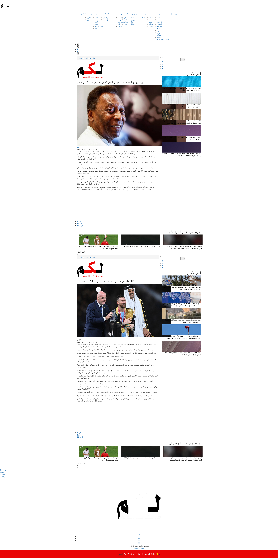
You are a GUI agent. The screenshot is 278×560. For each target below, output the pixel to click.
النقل (96, 22)
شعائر (151, 24)
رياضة (114, 14)
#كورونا (159, 26)
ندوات (126, 22)
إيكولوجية (160, 22)
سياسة (91, 14)
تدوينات (120, 24)
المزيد (160, 14)
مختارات (151, 17)
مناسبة (151, 20)
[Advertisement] (118, 205)
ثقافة (127, 14)
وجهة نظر (121, 22)
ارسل (81, 225)
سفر (150, 22)
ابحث (183, 59)
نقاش (125, 20)
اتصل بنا (2, 474)
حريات (145, 14)
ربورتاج (133, 20)
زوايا (158, 33)
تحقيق (132, 17)
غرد (80, 221)
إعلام (158, 17)
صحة (96, 24)
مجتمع (98, 14)
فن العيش (152, 26)
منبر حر (120, 20)
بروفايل (133, 24)
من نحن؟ (3, 470)
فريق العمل (174, 14)
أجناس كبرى (136, 14)
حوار (132, 22)
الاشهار (2, 472)
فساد (158, 20)
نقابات (97, 28)
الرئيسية (83, 14)
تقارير (89, 17)
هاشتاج (120, 26)
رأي (120, 14)
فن (125, 17)
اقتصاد (107, 14)
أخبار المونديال (90, 58)
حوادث (97, 20)
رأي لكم (120, 17)
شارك (80, 223)
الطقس (159, 24)
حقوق (143, 17)
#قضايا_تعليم (99, 26)
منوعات (153, 14)
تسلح (158, 28)
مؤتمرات (106, 20)
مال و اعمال (107, 17)
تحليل (89, 20)
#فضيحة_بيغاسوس (163, 39)
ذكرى (159, 30)
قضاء (96, 17)
